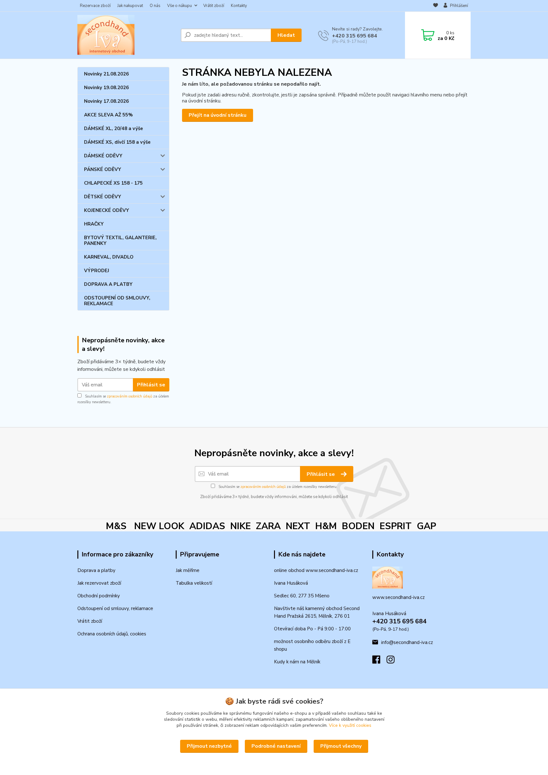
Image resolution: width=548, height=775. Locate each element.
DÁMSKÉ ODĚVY (103, 156)
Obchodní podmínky (98, 596)
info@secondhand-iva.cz (407, 642)
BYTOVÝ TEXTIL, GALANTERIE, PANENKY (120, 240)
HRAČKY (94, 224)
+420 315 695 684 (354, 35)
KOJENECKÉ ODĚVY (106, 210)
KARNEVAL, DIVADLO (109, 257)
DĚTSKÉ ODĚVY (102, 197)
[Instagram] (394, 661)
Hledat (286, 35)
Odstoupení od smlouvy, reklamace (115, 608)
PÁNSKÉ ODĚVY (102, 169)
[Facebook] (379, 661)
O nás (155, 6)
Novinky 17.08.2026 (106, 101)
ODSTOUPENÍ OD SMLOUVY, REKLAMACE (117, 301)
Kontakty (239, 6)
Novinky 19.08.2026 (106, 87)
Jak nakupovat (130, 6)
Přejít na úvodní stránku (217, 115)
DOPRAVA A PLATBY (108, 284)
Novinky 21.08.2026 (106, 74)
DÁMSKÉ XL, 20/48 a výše (113, 128)
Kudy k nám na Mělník (297, 662)
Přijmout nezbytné (209, 746)
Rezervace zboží (95, 6)
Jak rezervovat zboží (99, 583)
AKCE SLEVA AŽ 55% (108, 115)
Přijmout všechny (341, 746)
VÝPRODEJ (96, 270)
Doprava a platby (96, 570)
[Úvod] (126, 35)
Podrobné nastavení (276, 746)
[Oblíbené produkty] (435, 6)
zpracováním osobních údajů (129, 396)
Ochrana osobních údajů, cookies (111, 634)
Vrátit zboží (213, 6)
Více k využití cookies (350, 725)
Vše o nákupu (179, 6)
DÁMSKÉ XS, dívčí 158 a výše (117, 142)
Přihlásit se (151, 384)
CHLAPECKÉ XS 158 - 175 (113, 183)
